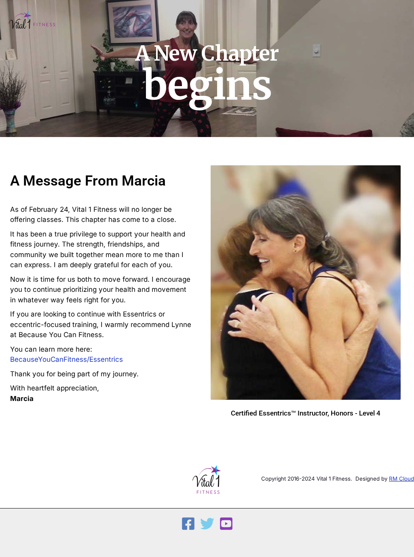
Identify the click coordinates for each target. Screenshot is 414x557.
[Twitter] (207, 524)
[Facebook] (188, 524)
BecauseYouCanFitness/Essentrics (66, 359)
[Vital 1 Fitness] (32, 21)
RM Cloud (401, 478)
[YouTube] (226, 524)
